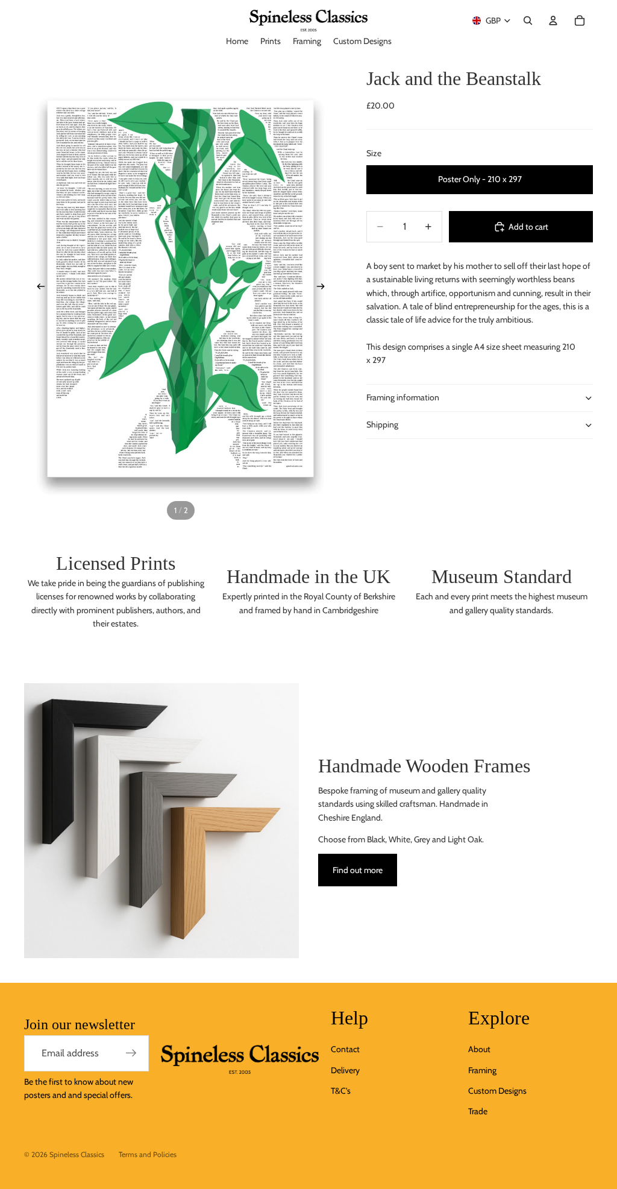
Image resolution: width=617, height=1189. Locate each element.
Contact (345, 1049)
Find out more (358, 870)
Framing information (402, 397)
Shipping (382, 424)
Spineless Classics (76, 1154)
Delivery (345, 1070)
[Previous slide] (37, 289)
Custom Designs (497, 1090)
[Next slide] (324, 289)
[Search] (528, 20)
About (479, 1049)
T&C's (341, 1090)
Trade (477, 1111)
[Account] (553, 20)
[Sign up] (131, 1053)
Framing (482, 1070)
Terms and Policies (148, 1154)
